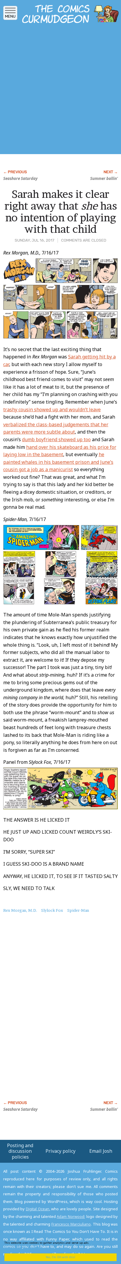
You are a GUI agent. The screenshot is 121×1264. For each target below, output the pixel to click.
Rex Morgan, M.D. (20, 910)
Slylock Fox (52, 910)
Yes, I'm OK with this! (60, 1257)
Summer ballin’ (104, 178)
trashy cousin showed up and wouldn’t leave (52, 409)
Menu (10, 16)
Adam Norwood (70, 1216)
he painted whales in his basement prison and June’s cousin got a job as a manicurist (58, 462)
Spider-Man (78, 910)
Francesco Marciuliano (71, 1224)
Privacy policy (60, 1151)
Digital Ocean (37, 1208)
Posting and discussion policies (20, 1151)
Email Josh (100, 1151)
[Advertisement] (60, 90)
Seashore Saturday (20, 178)
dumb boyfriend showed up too (56, 439)
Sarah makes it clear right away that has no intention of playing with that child (60, 211)
